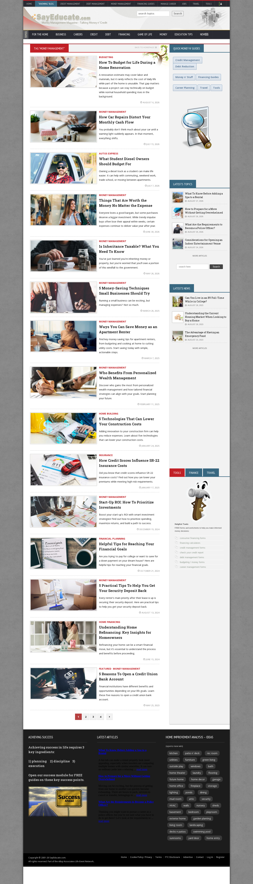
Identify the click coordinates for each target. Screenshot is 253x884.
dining (203, 792)
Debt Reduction (184, 66)
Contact (200, 857)
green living (208, 759)
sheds (215, 805)
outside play (176, 766)
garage (216, 779)
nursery (201, 805)
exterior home (178, 818)
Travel (196, 3)
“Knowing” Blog (46, 3)
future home (177, 779)
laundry (197, 772)
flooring (212, 772)
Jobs (184, 3)
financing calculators (190, 543)
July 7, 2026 (153, 185)
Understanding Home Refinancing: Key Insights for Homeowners (125, 632)
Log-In (210, 857)
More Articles (200, 255)
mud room (175, 799)
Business (61, 34)
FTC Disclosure (172, 857)
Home (29, 3)
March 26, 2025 (151, 310)
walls (186, 805)
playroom (211, 812)
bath (210, 766)
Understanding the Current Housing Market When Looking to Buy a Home (205, 317)
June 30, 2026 (152, 231)
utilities (174, 759)
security (206, 799)
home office (176, 785)
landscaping (196, 825)
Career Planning (184, 87)
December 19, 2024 (149, 529)
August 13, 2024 (150, 612)
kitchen (174, 753)
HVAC (173, 805)
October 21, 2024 (149, 570)
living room (176, 825)
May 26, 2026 (152, 273)
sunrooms (175, 838)
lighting (174, 792)
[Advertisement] (200, 427)
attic (191, 799)
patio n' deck (192, 753)
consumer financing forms (193, 538)
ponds (189, 792)
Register (220, 857)
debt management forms (192, 557)
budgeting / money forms (192, 562)
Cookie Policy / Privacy (141, 857)
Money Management (121, 3)
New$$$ (204, 34)
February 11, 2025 (149, 404)
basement (175, 812)
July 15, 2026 (152, 144)
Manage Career (168, 3)
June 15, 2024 (152, 659)
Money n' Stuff (184, 77)
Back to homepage (144, 47)
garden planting (202, 818)
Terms (158, 857)
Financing (124, 34)
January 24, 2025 (150, 445)
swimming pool (201, 831)
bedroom (193, 812)
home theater (177, 772)
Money (163, 34)
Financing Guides (145, 3)
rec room (212, 753)
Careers (78, 34)
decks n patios (178, 831)
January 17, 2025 (150, 487)
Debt (108, 34)
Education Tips (184, 34)
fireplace (195, 785)
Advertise (188, 857)
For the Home (40, 34)
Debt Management (95, 3)
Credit (94, 34)
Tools (209, 3)
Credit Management (70, 3)
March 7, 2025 (151, 358)
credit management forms (192, 547)
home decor (198, 779)
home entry (213, 838)
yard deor (193, 838)
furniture (190, 759)
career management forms (193, 567)
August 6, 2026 (151, 102)
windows (196, 766)
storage (212, 785)
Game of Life (145, 34)
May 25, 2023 (152, 705)
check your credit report (191, 552)
